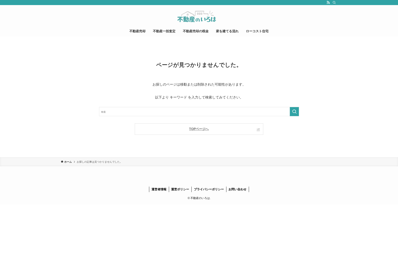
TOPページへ (199, 129)
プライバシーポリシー (209, 189)
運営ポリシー (180, 189)
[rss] (328, 2)
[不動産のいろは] (199, 16)
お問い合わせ (237, 189)
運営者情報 (159, 189)
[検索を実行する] (294, 111)
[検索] (334, 2)
